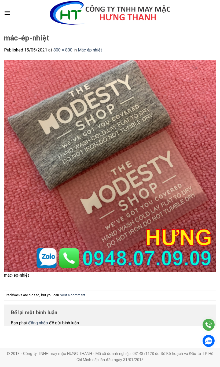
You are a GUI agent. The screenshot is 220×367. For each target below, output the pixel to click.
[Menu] (7, 12)
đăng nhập (38, 322)
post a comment (72, 295)
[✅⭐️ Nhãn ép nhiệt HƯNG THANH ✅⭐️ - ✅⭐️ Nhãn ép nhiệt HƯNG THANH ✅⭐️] (110, 13)
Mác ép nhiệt (90, 50)
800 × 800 (62, 50)
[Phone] (209, 325)
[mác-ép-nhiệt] (110, 165)
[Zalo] (209, 341)
